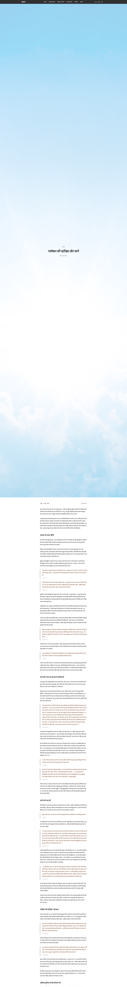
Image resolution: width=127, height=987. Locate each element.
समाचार (81, 2)
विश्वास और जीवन (60, 2)
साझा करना (85, 503)
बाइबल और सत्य (52, 2)
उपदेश (63, 247)
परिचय (45, 2)
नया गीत (95, 1)
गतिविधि (76, 2)
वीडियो (99, 1)
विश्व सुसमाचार (69, 2)
